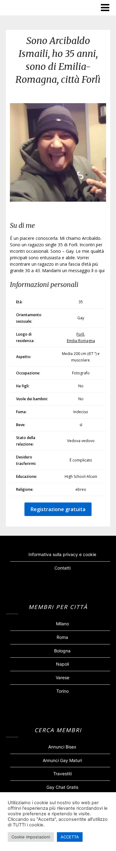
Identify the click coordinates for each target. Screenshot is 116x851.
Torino (62, 691)
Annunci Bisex (62, 746)
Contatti (62, 568)
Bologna (62, 650)
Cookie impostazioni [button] (30, 836)
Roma (62, 637)
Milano (62, 623)
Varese (62, 677)
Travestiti (62, 773)
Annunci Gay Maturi (62, 760)
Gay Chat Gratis (62, 787)
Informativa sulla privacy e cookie (62, 554)
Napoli (62, 664)
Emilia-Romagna (81, 340)
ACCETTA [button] (70, 836)
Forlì (80, 334)
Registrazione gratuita (58, 509)
